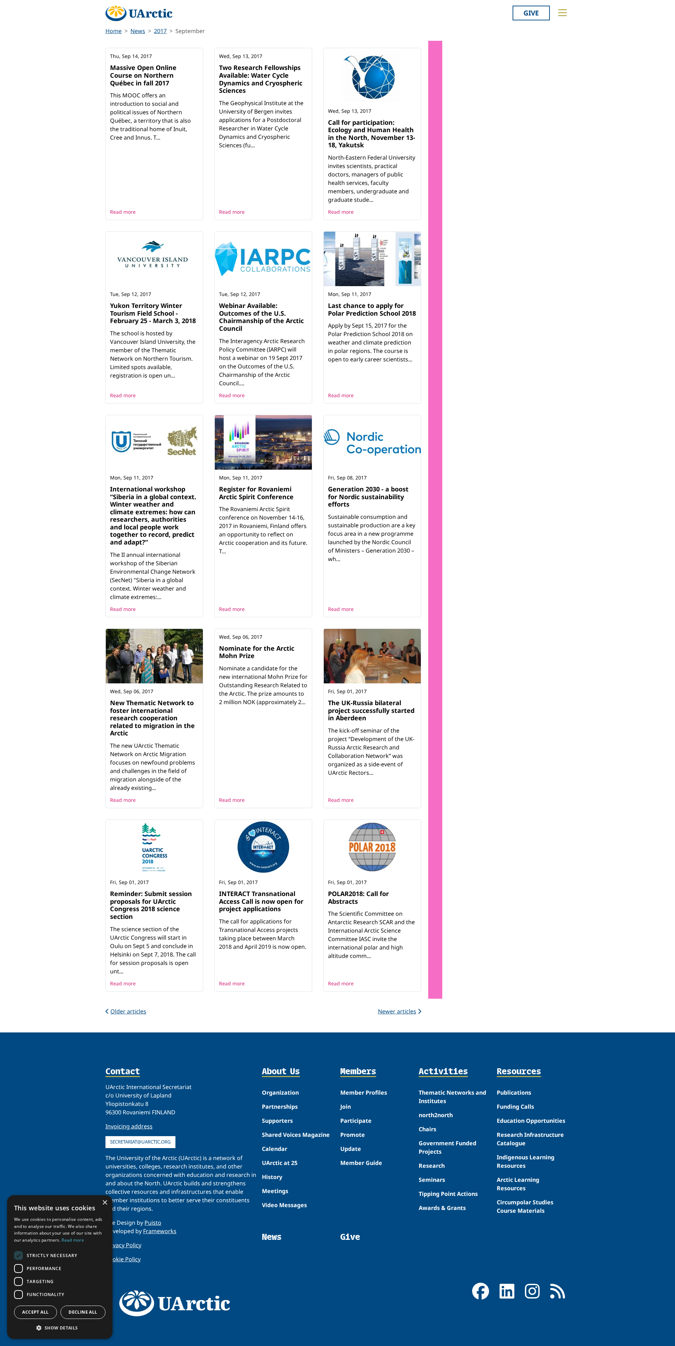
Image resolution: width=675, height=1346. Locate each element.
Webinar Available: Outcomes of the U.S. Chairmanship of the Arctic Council (261, 317)
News (137, 31)
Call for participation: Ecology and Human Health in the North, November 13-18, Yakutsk (371, 133)
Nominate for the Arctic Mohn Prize (256, 652)
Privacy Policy (123, 1245)
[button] (59, 1328)
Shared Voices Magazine (296, 1135)
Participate (356, 1121)
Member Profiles (363, 1092)
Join (345, 1106)
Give (531, 13)
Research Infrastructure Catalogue (530, 1139)
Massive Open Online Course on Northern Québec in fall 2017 (143, 75)
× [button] (104, 1202)
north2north (436, 1115)
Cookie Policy (123, 1259)
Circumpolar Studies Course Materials (525, 1206)
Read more (123, 211)
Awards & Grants (442, 1208)
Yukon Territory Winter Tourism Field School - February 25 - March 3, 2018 (153, 313)
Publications (514, 1092)
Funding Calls (515, 1106)
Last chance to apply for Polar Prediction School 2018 (372, 309)
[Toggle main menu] (562, 13)
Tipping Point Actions (448, 1194)
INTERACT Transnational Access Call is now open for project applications (261, 901)
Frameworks (159, 1231)
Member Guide (361, 1163)
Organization (280, 1092)
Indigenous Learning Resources (525, 1161)
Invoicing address (129, 1126)
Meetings (275, 1191)
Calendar (274, 1149)
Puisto (152, 1222)
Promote (352, 1135)
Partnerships (280, 1106)
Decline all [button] (83, 1312)
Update (350, 1149)
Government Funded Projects (447, 1147)
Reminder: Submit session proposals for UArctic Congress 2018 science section (151, 905)
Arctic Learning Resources (518, 1184)
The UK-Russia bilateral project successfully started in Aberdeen (371, 710)
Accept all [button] (35, 1312)
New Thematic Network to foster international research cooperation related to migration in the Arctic (152, 717)
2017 (160, 31)
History (272, 1177)
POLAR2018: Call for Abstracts (358, 897)
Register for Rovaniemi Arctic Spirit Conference (256, 493)
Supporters (277, 1121)
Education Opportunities (531, 1121)
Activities (443, 1071)
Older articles (128, 1011)
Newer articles (397, 1011)
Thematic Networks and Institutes (452, 1097)
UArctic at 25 (279, 1163)
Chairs (427, 1129)
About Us (281, 1071)
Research (432, 1166)
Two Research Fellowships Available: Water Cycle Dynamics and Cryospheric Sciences (260, 79)
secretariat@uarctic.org (140, 1142)
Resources (519, 1071)
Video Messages (284, 1205)
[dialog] (59, 1267)
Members (358, 1071)
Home (113, 31)
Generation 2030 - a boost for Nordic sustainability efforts (368, 496)
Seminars (432, 1180)
